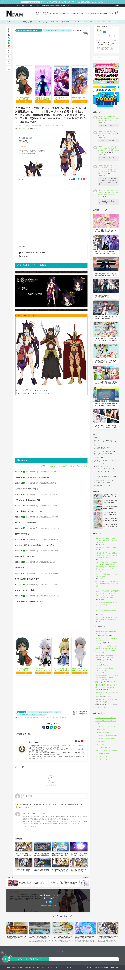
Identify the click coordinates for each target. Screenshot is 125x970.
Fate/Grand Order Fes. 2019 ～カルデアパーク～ (57, 30)
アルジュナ (97, 445)
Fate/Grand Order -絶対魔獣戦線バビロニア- (29, 30)
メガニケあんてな (101, 744)
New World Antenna (103, 753)
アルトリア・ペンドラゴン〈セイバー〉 (105, 451)
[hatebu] (9, 40)
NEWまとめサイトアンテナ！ (105, 727)
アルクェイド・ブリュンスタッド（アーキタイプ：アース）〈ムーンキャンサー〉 (105, 441)
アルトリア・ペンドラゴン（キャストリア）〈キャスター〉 (105, 454)
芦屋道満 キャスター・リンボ (102, 485)
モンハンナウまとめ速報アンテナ (107, 735)
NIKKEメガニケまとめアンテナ (106, 718)
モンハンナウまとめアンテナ (105, 738)
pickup (96, 437)
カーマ (102, 463)
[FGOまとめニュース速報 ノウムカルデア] (14, 13)
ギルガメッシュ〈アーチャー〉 (103, 466)
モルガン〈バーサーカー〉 (102, 480)
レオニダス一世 (54, 125)
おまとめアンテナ (101, 756)
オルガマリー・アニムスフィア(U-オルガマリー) (105, 461)
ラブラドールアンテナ (103, 759)
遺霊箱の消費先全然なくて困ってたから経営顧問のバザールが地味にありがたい (107, 540)
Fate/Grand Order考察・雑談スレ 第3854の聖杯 (68, 466)
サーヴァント (21, 740)
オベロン (107, 457)
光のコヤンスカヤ (99, 482)
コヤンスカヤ (98, 468)
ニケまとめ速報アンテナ (104, 747)
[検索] (116, 58)
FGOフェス (20, 125)
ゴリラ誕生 (99, 663)
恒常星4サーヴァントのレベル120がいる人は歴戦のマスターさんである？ (107, 584)
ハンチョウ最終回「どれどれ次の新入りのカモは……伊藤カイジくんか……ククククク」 (107, 678)
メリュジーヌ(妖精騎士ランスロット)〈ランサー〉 (105, 477)
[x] (9, 38)
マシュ (115, 471)
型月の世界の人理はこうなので (106, 548)
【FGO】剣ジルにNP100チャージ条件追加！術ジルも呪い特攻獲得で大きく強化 (108, 119)
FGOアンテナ (100, 724)
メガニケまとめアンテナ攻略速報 (107, 750)
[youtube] (82, 769)
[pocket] (9, 46)
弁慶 (62, 125)
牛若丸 (28, 125)
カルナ (96, 463)
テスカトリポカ (98, 471)
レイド (114, 480)
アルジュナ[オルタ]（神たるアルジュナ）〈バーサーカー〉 (105, 448)
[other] (84, 769)
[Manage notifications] (2, 952)
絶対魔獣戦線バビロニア (39, 125)
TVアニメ (57, 740)
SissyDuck (21, 128)
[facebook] (116, 5)
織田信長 (109, 482)
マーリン (96, 474)
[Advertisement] (51, 49)
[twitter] (118, 5)
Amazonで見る (24, 102)
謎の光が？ (26, 256)
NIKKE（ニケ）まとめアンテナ (106, 721)
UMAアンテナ (100, 729)
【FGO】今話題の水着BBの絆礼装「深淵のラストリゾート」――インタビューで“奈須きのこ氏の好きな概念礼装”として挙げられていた (108, 170)
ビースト (107, 471)
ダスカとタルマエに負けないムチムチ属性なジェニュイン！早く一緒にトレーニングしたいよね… (107, 648)
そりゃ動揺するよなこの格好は (34, 252)
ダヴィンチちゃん (109, 468)
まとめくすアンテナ (102, 732)
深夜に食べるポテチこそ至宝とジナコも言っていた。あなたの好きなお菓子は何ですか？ (107, 555)
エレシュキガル (98, 457)
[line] (9, 43)
